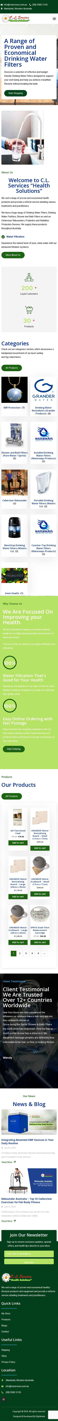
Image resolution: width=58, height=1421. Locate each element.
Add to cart (18, 843)
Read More (7, 1162)
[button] (54, 18)
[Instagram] (3, 1399)
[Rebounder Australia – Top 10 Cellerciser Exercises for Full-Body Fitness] (29, 1181)
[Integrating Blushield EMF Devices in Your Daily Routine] (29, 1122)
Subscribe (29, 1262)
